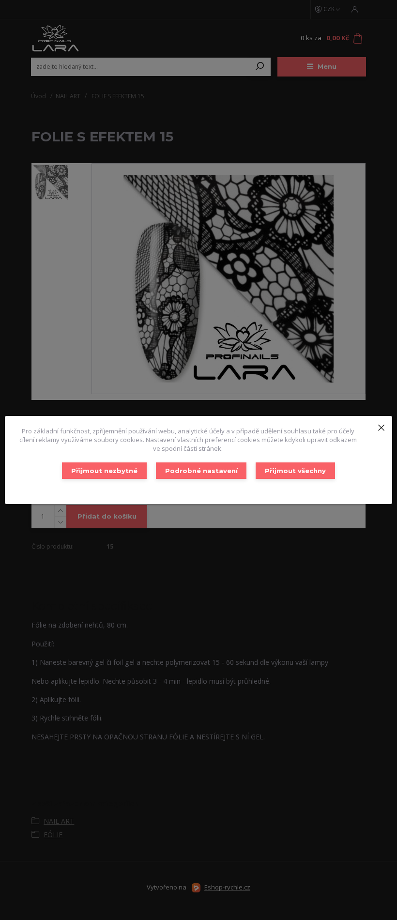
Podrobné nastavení (201, 471)
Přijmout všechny (295, 471)
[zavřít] (381, 425)
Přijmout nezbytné (104, 471)
